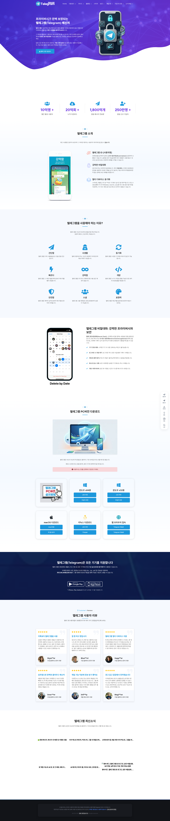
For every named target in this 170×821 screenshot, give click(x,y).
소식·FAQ (129, 4)
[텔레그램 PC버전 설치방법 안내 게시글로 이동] (51, 492)
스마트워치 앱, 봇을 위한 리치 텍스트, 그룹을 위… (117, 740)
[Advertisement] (85, 88)
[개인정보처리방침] (111, 809)
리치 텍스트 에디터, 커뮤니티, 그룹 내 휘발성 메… (85, 740)
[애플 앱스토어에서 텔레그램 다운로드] (94, 584)
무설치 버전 (85, 500)
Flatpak (85, 532)
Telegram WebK (119, 532)
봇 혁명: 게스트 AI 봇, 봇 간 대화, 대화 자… (52, 767)
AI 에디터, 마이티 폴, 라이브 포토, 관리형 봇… (84, 767)
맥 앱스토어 (51, 532)
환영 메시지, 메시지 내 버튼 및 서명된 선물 (53, 740)
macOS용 (51, 527)
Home (65, 4)
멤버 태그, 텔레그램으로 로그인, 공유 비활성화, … (117, 769)
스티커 (96, 4)
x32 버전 (118, 495)
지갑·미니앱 (118, 4)
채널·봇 (109, 4)
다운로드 (72, 4)
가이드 (80, 4)
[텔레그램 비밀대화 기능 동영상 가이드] (59, 357)
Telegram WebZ (119, 527)
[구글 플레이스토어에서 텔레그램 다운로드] (75, 584)
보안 (101, 4)
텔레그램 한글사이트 (83, 813)
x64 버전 (85, 495)
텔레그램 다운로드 (45, 51)
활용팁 (88, 4)
